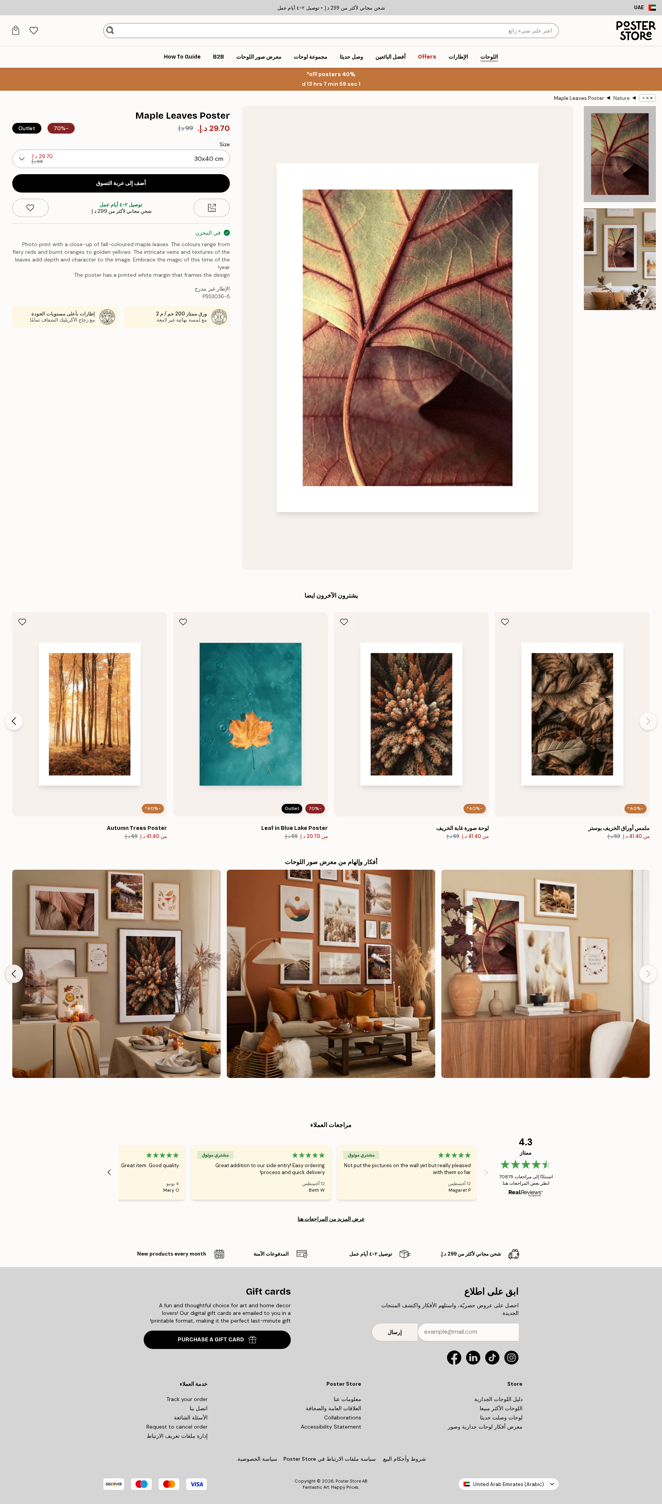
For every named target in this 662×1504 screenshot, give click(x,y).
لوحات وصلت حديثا (501, 1417)
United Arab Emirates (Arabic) (508, 1484)
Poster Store (348, 1481)
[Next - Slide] (14, 721)
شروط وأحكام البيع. (404, 1458)
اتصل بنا (199, 1408)
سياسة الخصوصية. (256, 1458)
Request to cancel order (177, 1426)
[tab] (34, 31)
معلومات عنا (347, 1399)
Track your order (187, 1399)
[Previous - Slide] (648, 721)
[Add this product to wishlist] (30, 208)
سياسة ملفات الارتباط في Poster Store (329, 1458)
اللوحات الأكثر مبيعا (501, 1408)
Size (225, 144)
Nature (621, 98)
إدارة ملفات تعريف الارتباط (177, 1435)
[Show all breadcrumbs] (647, 98)
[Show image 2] (620, 259)
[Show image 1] (620, 154)
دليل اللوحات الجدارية (498, 1399)
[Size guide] (211, 208)
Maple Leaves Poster (579, 98)
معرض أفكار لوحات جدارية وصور (485, 1426)
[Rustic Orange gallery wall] (331, 974)
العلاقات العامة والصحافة (333, 1408)
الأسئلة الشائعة (191, 1417)
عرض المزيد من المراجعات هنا (331, 1218)
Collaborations (342, 1417)
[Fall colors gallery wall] (116, 974)
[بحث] (110, 30)
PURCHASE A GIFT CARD (211, 1339)
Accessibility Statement (331, 1426)
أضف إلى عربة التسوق (121, 183)
